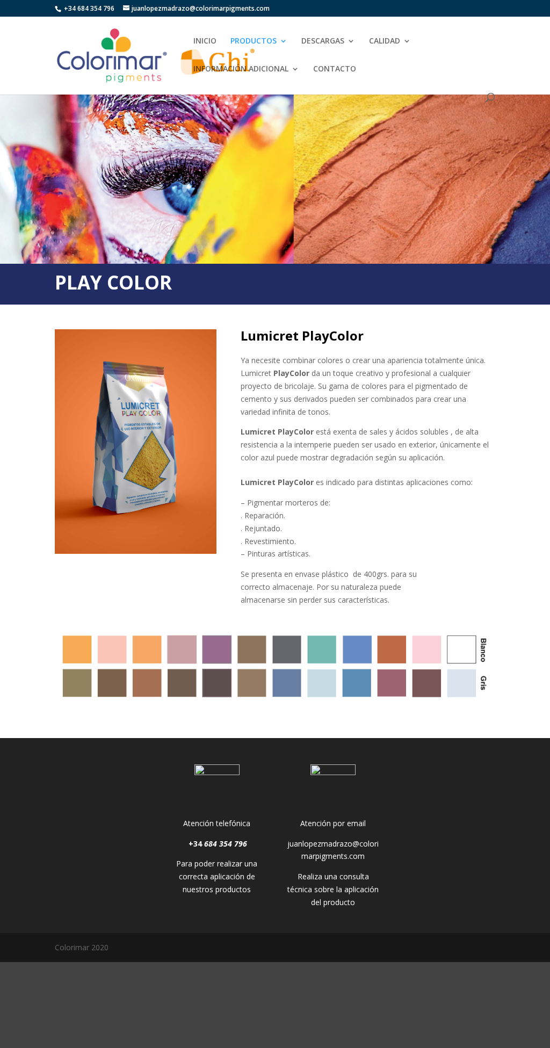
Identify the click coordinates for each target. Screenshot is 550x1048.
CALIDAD (384, 41)
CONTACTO (334, 69)
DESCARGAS (322, 41)
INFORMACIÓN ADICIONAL (240, 69)
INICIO (204, 41)
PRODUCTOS (253, 41)
